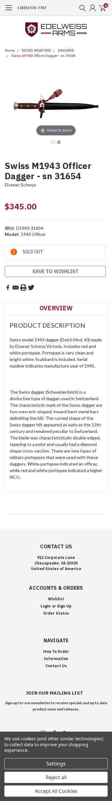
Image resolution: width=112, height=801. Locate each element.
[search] (81, 8)
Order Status (56, 613)
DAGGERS (66, 51)
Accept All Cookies (56, 791)
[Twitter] (31, 287)
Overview (56, 308)
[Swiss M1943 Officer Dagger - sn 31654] (53, 142)
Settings (56, 763)
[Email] (15, 287)
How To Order (56, 651)
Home (10, 51)
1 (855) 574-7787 (31, 7)
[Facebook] (8, 287)
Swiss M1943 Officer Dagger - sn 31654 (43, 56)
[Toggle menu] (8, 11)
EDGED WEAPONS (36, 51)
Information (56, 658)
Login (45, 606)
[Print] (23, 287)
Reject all (56, 777)
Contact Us (56, 665)
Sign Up (64, 606)
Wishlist (56, 599)
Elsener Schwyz (20, 184)
